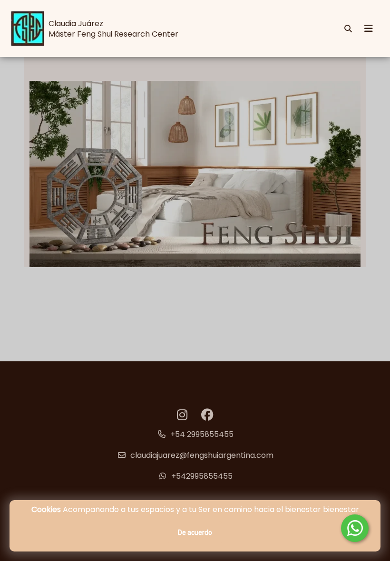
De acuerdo (195, 532)
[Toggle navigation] (369, 28)
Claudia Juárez (76, 23)
